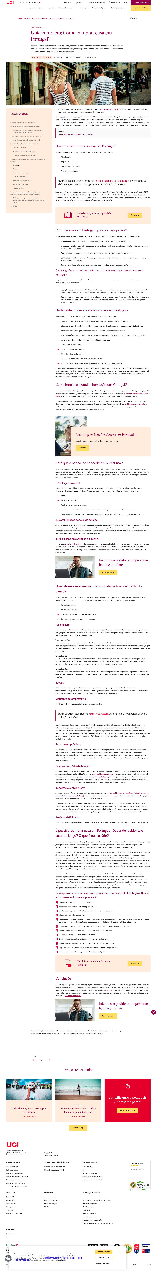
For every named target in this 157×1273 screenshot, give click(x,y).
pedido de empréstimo (73, 996)
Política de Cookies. (60, 1260)
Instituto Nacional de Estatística (111, 181)
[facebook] (33, 1060)
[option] (140, 1173)
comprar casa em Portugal (108, 109)
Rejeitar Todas (104, 1258)
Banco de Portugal (99, 714)
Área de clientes (114, 3)
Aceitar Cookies (104, 1252)
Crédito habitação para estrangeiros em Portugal (75, 134)
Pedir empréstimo (141, 8)
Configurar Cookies (103, 1263)
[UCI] (10, 3)
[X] (49, 1060)
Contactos (67, 3)
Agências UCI (80, 3)
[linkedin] (41, 1060)
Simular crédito (141, 3)
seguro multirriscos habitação (102, 774)
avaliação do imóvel (73, 544)
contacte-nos (109, 990)
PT (127, 3)
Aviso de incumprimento (97, 3)
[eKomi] (127, 1249)
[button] (8, 1258)
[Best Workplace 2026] (146, 1249)
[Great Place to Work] (136, 1249)
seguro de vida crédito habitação (99, 777)
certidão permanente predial (134, 404)
